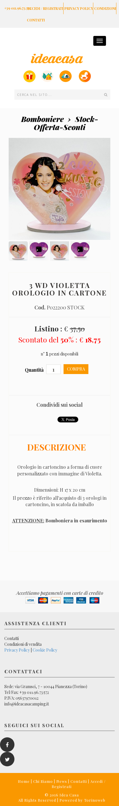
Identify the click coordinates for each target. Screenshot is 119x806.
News (61, 781)
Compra (76, 369)
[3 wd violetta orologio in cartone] (59, 188)
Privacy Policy (78, 8)
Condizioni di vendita (23, 644)
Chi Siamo (43, 781)
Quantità (35, 370)
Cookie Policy (45, 650)
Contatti (36, 20)
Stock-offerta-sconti (66, 123)
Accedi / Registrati (45, 8)
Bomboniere (42, 119)
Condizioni (105, 8)
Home (24, 781)
